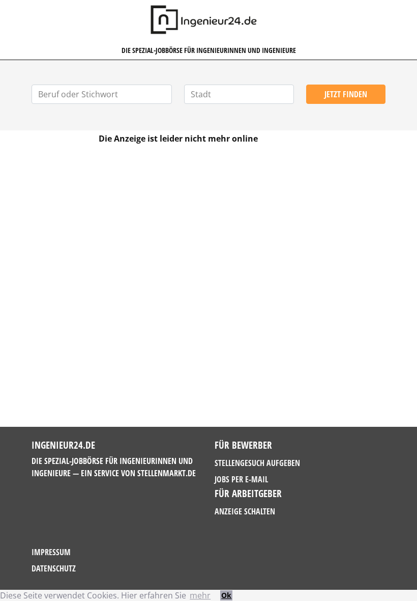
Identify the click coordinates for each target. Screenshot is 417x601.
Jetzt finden (345, 94)
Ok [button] (226, 595)
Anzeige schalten (245, 511)
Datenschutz (54, 568)
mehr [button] (200, 595)
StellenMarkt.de (166, 473)
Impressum (51, 552)
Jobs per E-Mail (241, 479)
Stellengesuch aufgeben (257, 463)
